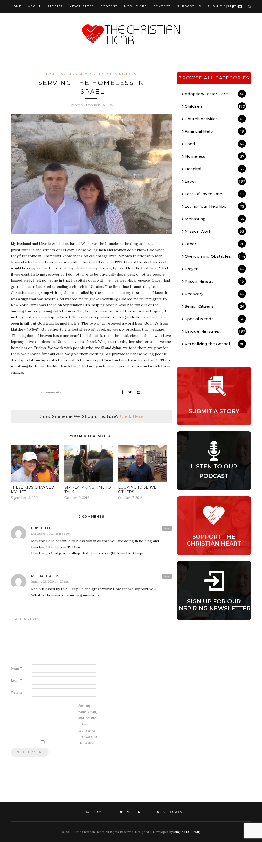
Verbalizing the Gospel (214, 343)
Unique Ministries (117, 74)
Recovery (214, 293)
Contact (162, 6)
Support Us (189, 6)
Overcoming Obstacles (215, 256)
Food (214, 143)
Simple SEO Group (187, 832)
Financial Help (214, 131)
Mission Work (82, 74)
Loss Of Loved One (214, 193)
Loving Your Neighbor (214, 206)
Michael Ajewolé (49, 576)
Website (17, 692)
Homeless (56, 74)
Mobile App (135, 6)
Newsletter (81, 6)
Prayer (214, 268)
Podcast (109, 6)
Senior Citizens (214, 306)
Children (215, 106)
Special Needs (214, 318)
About (34, 6)
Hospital (214, 168)
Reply (167, 528)
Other (214, 243)
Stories (55, 6)
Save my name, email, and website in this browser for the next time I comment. (88, 724)
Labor (215, 181)
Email (16, 680)
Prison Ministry (214, 281)
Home (16, 6)
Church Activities (214, 118)
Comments (50, 392)
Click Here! (132, 416)
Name (16, 668)
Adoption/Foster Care (214, 93)
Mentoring (214, 218)
